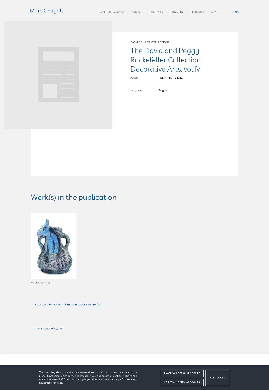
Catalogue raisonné (111, 11)
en (237, 12)
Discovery (156, 11)
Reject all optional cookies (182, 382)
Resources (198, 11)
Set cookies (217, 377)
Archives (137, 11)
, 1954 (49, 328)
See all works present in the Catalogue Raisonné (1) (68, 304)
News (214, 11)
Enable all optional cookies (182, 373)
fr (233, 12)
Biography (176, 11)
